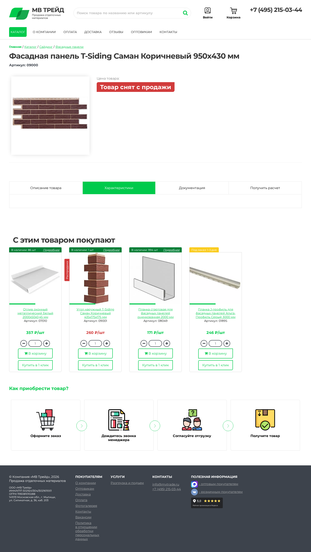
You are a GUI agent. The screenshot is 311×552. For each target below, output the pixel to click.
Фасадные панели (69, 47)
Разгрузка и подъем (127, 483)
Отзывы (116, 32)
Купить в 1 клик (35, 365)
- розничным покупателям (221, 492)
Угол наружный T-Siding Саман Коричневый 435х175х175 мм (95, 313)
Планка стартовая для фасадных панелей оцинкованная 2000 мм (156, 313)
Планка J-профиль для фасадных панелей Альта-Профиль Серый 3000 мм (215, 313)
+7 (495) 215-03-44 (276, 9)
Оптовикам (141, 32)
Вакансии (83, 517)
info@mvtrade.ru (165, 484)
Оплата (70, 32)
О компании (44, 32)
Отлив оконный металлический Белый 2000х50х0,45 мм (35, 313)
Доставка (93, 32)
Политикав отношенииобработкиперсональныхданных (87, 531)
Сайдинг (46, 47)
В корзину (37, 353)
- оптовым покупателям (218, 484)
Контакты (168, 32)
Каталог (18, 32)
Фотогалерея (86, 506)
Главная (15, 47)
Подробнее (51, 250)
